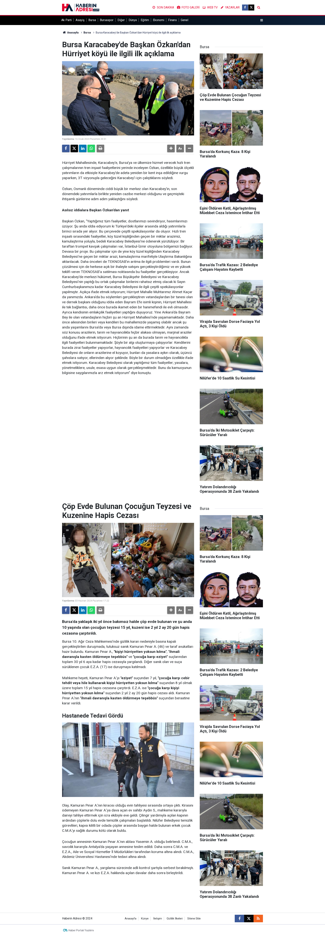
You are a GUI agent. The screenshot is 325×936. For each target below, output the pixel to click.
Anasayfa (73, 32)
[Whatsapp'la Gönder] (91, 148)
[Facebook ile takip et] (245, 8)
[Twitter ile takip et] (251, 8)
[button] (171, 148)
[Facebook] (66, 148)
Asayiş (80, 20)
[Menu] (261, 20)
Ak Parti (66, 20)
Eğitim (145, 20)
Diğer (121, 20)
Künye (145, 918)
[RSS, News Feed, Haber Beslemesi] (258, 918)
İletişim (157, 918)
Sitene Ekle (194, 918)
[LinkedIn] (83, 148)
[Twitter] (74, 148)
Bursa (92, 20)
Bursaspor (106, 20)
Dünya (133, 20)
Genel (184, 20)
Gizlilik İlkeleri (175, 918)
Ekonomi (158, 20)
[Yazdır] (100, 148)
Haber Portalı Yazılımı (81, 930)
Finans (172, 20)
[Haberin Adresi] (80, 7)
